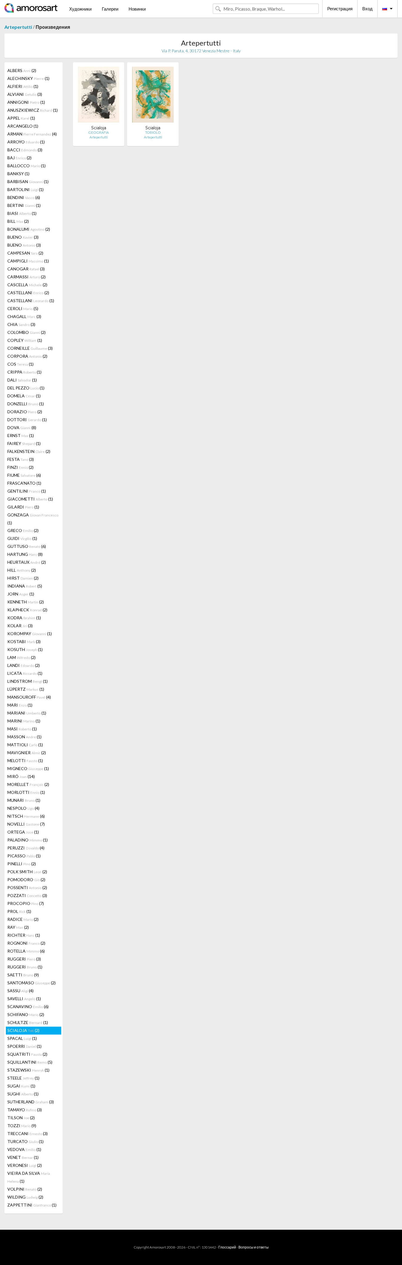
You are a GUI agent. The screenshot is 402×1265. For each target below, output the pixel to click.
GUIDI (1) (22, 538)
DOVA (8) (21, 427)
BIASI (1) (21, 213)
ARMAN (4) (32, 133)
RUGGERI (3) (24, 958)
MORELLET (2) (28, 784)
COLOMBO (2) (26, 332)
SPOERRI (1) (24, 1046)
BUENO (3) (23, 237)
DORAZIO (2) (24, 411)
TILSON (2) (21, 1117)
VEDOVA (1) (24, 1149)
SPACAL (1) (22, 1038)
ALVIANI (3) (24, 94)
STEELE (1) (23, 1077)
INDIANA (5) (24, 585)
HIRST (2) (23, 577)
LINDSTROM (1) (27, 681)
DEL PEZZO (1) (25, 387)
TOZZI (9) (21, 1125)
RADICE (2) (23, 919)
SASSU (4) (20, 990)
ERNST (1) (20, 435)
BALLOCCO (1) (26, 165)
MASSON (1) (24, 736)
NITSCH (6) (26, 816)
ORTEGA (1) (23, 831)
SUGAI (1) (21, 1085)
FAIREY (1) (24, 443)
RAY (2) (18, 927)
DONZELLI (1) (25, 403)
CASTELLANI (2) (28, 292)
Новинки (137, 8)
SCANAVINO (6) (28, 1006)
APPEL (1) (21, 118)
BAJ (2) (19, 157)
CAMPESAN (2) (25, 252)
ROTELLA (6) (26, 950)
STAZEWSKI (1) (28, 1069)
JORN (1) (20, 593)
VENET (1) (23, 1157)
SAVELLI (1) (24, 998)
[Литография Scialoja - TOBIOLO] (153, 96)
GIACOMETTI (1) (30, 498)
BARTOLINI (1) (25, 189)
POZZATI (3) (27, 895)
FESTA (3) (20, 459)
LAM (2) (21, 657)
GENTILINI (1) (26, 490)
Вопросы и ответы (253, 1247)
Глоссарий (227, 1247)
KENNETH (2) (25, 601)
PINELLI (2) (21, 863)
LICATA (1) (24, 673)
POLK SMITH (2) (27, 871)
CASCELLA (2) (27, 284)
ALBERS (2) (21, 70)
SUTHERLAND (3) (30, 1101)
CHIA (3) (21, 324)
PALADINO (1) (27, 839)
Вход (367, 8)
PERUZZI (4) (25, 847)
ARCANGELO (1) (22, 125)
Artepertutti (18, 27)
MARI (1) (19, 704)
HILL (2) (21, 570)
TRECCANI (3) (27, 1133)
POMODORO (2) (26, 879)
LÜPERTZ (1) (25, 689)
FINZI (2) (20, 467)
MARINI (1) (23, 720)
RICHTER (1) (23, 935)
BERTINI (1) (24, 205)
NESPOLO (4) (23, 808)
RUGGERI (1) (24, 966)
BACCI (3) (24, 149)
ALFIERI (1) (22, 86)
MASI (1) (22, 728)
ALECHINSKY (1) (28, 78)
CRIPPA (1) (24, 371)
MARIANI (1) (26, 712)
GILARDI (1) (23, 506)
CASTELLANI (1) (30, 300)
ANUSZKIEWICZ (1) (32, 110)
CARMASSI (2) (26, 276)
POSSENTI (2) (27, 887)
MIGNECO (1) (28, 768)
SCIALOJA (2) (23, 1030)
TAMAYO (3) (24, 1109)
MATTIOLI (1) (25, 744)
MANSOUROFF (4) (29, 697)
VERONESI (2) (24, 1165)
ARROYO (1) (26, 141)
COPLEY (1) (24, 340)
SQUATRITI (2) (27, 1054)
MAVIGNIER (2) (26, 752)
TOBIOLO (153, 132)
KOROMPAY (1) (29, 633)
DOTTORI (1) (27, 419)
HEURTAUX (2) (26, 562)
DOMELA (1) (24, 395)
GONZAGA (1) (32, 518)
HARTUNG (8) (25, 554)
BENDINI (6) (23, 197)
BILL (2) (18, 221)
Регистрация (340, 8)
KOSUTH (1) (25, 649)
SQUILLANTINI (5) (29, 1062)
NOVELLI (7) (26, 823)
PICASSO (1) (24, 855)
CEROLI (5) (22, 308)
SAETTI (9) (23, 974)
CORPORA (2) (27, 356)
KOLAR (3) (20, 625)
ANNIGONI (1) (26, 102)
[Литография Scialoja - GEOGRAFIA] (98, 96)
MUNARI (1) (23, 800)
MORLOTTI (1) (26, 792)
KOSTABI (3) (24, 641)
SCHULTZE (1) (27, 1022)
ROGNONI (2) (26, 943)
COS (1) (20, 364)
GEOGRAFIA (98, 132)
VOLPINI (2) (24, 1189)
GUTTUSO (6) (26, 546)
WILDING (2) (25, 1196)
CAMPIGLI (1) (28, 260)
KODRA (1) (24, 617)
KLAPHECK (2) (27, 609)
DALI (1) (22, 379)
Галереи (110, 8)
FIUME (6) (24, 475)
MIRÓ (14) (21, 776)
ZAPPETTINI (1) (32, 1204)
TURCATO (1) (25, 1141)
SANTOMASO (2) (31, 982)
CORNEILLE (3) (30, 348)
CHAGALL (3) (24, 316)
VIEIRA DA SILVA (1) (28, 1177)
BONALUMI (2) (28, 229)
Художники (80, 8)
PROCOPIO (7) (25, 903)
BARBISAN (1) (28, 181)
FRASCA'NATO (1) (24, 483)
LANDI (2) (23, 665)
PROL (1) (19, 911)
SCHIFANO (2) (25, 1014)
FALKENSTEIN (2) (28, 451)
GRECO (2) (23, 530)
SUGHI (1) (23, 1093)
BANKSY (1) (18, 173)
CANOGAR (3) (26, 268)
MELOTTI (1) (25, 760)
